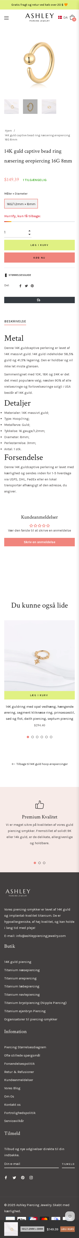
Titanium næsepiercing (22, 970)
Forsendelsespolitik (19, 1064)
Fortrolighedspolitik (20, 1113)
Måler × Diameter (16, 193)
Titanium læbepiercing (21, 986)
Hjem (8, 130)
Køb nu (39, 257)
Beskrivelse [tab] (15, 321)
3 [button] (37, 737)
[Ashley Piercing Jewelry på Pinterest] (22, 1177)
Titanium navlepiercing (22, 995)
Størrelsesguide (20, 275)
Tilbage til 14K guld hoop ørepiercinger (42, 764)
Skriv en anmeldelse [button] (39, 542)
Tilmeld (68, 1164)
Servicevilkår (14, 1121)
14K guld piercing (17, 962)
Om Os (9, 1096)
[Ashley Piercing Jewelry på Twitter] (14, 1177)
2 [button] (32, 737)
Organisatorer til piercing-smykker (30, 1019)
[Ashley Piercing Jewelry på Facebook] (6, 1177)
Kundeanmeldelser (18, 1080)
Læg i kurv (67, 1229)
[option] (39, 679)
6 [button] (51, 737)
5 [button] (46, 737)
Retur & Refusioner (19, 1072)
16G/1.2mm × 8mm (21, 204)
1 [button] (28, 737)
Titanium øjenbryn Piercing (25, 1011)
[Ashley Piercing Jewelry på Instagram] (31, 1177)
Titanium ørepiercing (20, 978)
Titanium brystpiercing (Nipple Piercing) (35, 1003)
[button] (64, 17)
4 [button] (42, 737)
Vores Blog (12, 1088)
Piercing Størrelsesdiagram (25, 1047)
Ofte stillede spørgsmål (22, 1055)
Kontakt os (12, 1105)
